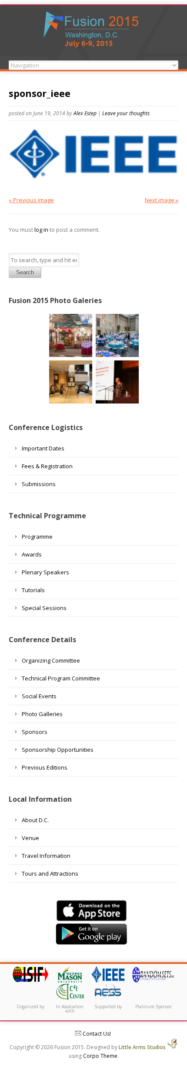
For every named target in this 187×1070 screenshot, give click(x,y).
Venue (30, 838)
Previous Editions (44, 767)
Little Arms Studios (143, 1047)
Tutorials (33, 590)
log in (41, 229)
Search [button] (25, 272)
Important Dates (43, 448)
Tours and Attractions (50, 873)
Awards (32, 554)
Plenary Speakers (45, 572)
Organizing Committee (51, 660)
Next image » (161, 200)
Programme (37, 536)
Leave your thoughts (126, 113)
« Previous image (31, 200)
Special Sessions (44, 608)
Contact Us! (96, 1033)
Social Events (39, 696)
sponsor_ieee (39, 93)
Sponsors (34, 732)
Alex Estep (85, 113)
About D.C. (35, 820)
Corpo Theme (100, 1056)
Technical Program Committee (61, 678)
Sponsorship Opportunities (58, 749)
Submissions (39, 484)
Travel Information (46, 856)
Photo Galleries (42, 714)
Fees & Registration (47, 466)
